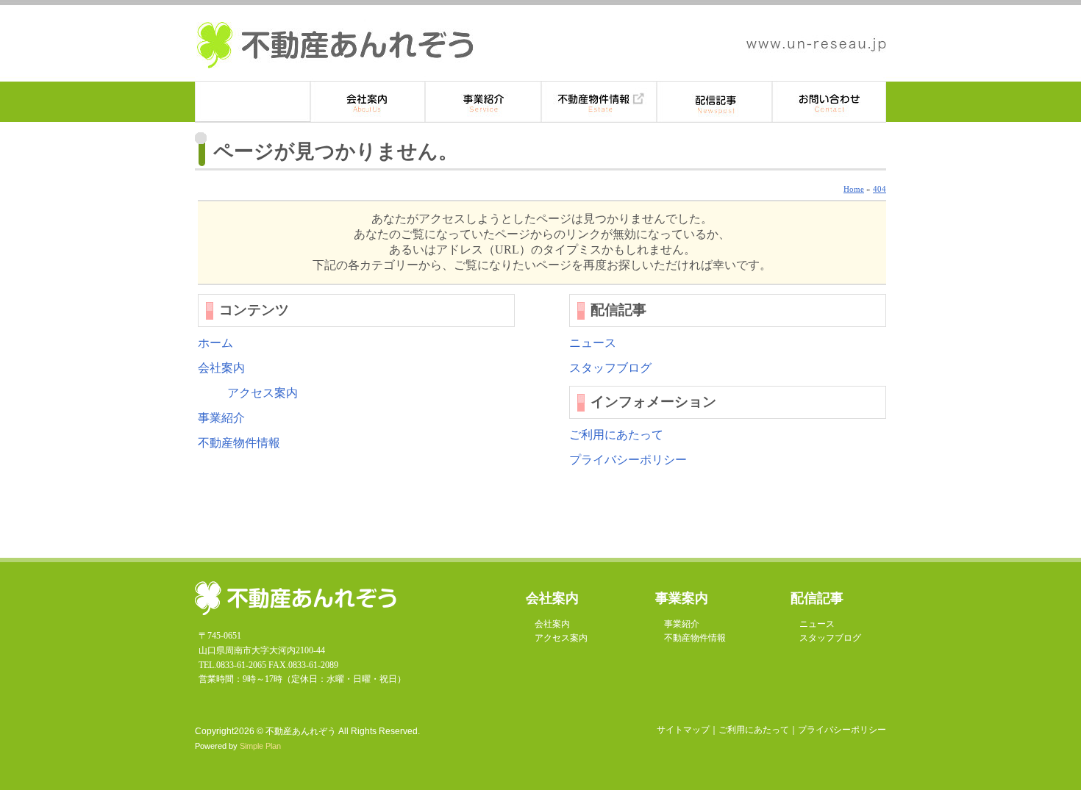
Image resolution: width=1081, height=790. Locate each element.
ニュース (592, 343)
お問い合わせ (829, 102)
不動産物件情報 (599, 102)
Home (853, 188)
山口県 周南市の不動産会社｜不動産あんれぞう (335, 45)
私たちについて (368, 102)
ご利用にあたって (616, 434)
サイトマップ (683, 730)
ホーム (252, 102)
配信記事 (714, 102)
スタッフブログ (610, 368)
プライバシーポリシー (628, 459)
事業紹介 (483, 102)
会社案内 (221, 368)
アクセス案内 (262, 393)
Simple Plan (260, 745)
